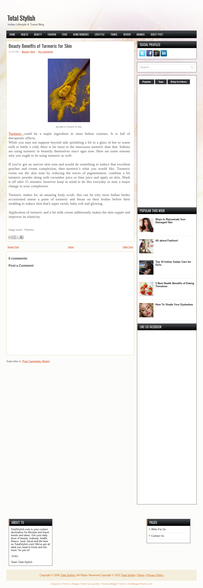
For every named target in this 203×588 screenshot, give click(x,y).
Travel (114, 34)
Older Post (128, 247)
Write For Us (158, 529)
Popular (146, 81)
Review (127, 34)
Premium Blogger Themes (113, 584)
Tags (161, 81)
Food (64, 34)
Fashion (52, 34)
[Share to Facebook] (22, 237)
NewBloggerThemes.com (140, 584)
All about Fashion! (166, 240)
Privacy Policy (155, 575)
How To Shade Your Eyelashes (174, 304)
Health (24, 34)
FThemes (65, 584)
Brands (141, 34)
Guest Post (157, 34)
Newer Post (13, 247)
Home (12, 34)
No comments (45, 51)
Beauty (38, 34)
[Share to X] (18, 237)
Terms (141, 575)
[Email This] (10, 237)
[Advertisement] (169, 146)
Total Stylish (21, 17)
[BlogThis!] (14, 237)
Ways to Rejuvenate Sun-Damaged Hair (170, 221)
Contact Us (157, 535)
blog (32, 51)
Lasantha (94, 584)
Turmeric (16, 134)
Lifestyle (99, 34)
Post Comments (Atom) (36, 361)
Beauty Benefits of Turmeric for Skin (40, 45)
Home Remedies (81, 34)
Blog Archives (179, 81)
